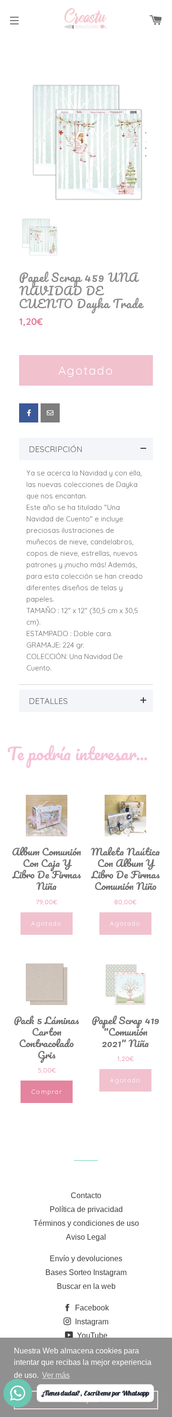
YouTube (91, 1335)
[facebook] (28, 412)
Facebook (91, 1308)
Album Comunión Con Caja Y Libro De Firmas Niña (46, 869)
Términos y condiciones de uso (86, 1223)
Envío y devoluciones (86, 1259)
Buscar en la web (86, 1286)
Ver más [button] (56, 1375)
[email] (50, 412)
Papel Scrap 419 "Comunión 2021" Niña (125, 1032)
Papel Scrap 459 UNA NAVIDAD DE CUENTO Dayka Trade (81, 291)
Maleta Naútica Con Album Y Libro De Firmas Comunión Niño (125, 869)
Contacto (86, 1195)
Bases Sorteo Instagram (86, 1272)
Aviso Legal (86, 1237)
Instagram (90, 1322)
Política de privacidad (86, 1209)
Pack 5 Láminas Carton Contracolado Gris (46, 1037)
